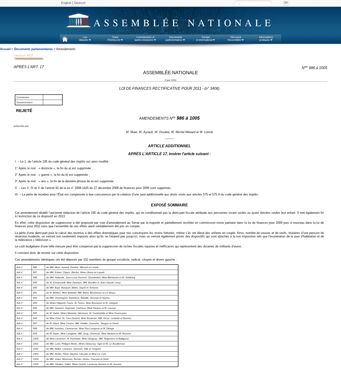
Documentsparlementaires (174, 38)
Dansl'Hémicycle (113, 38)
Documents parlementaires (33, 49)
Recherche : (239, 3)
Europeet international (204, 38)
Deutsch (79, 3)
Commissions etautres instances (145, 38)
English (66, 3)
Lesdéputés (83, 38)
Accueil (5, 49)
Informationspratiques (266, 38)
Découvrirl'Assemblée (234, 38)
